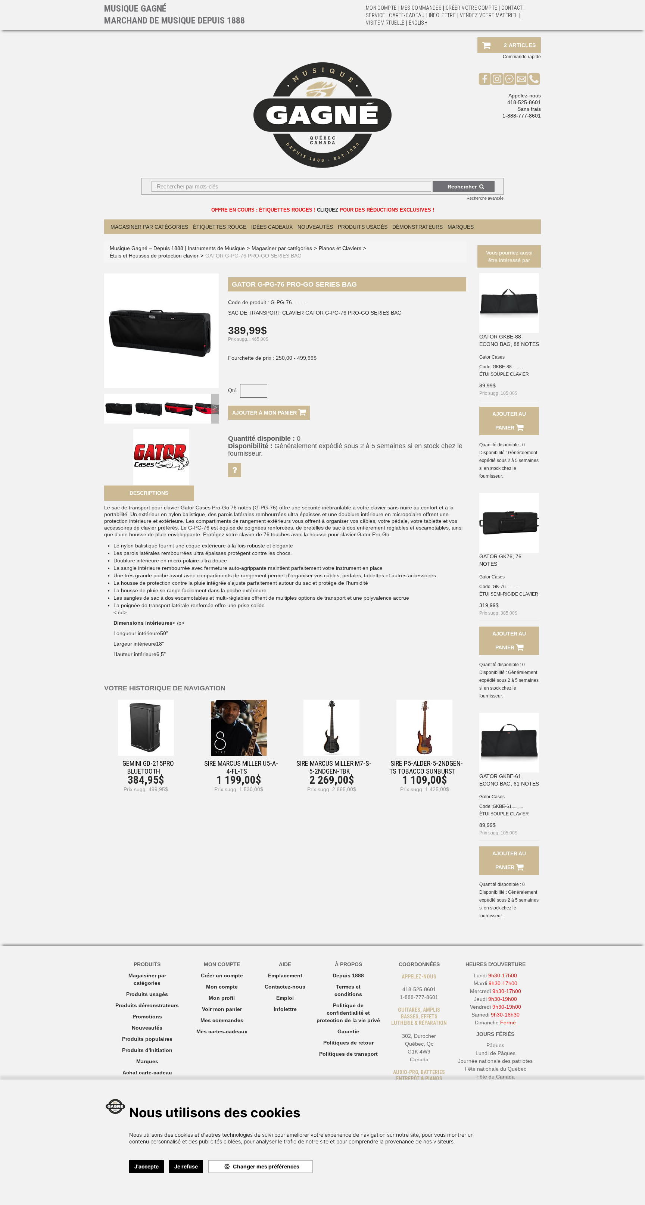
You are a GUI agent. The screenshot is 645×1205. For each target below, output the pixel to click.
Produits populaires (147, 1039)
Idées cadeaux (272, 227)
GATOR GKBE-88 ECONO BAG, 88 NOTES (509, 340)
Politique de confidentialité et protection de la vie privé (348, 1012)
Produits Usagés (362, 227)
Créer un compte (222, 975)
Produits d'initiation (147, 1050)
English (418, 23)
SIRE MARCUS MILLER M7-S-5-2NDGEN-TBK (333, 767)
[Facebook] (485, 79)
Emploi (285, 998)
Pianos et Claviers (340, 248)
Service (375, 15)
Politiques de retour (348, 1043)
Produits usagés (147, 994)
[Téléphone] (534, 79)
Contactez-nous (285, 987)
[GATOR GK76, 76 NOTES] (509, 523)
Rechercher (462, 187)
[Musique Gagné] (322, 115)
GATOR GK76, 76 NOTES (500, 560)
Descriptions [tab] (149, 493)
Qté (232, 390)
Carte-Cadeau (406, 15)
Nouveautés (315, 227)
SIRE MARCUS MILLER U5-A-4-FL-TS (241, 767)
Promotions (147, 1017)
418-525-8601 (524, 102)
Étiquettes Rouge (219, 227)
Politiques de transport (348, 1054)
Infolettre (442, 15)
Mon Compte (381, 8)
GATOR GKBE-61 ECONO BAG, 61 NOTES (509, 780)
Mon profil (222, 998)
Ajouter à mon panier (265, 413)
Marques (461, 227)
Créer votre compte (471, 8)
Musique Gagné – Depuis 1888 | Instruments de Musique (177, 248)
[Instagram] (497, 79)
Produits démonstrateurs (147, 1005)
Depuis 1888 (348, 975)
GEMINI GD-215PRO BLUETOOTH (148, 767)
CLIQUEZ (327, 210)
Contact (512, 8)
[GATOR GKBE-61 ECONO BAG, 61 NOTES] (509, 742)
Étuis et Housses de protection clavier (154, 256)
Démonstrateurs (417, 227)
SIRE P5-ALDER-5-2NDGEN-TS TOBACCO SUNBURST (426, 767)
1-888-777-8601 (521, 116)
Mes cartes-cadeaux (221, 1031)
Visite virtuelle (385, 23)
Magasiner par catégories (149, 227)
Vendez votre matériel (488, 15)
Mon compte (222, 987)
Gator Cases (492, 357)
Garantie (348, 1031)
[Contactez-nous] (521, 79)
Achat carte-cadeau (147, 1073)
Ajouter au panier (509, 421)
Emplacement (285, 975)
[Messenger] (509, 79)
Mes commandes (421, 8)
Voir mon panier (222, 1009)
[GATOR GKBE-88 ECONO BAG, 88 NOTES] (509, 303)
